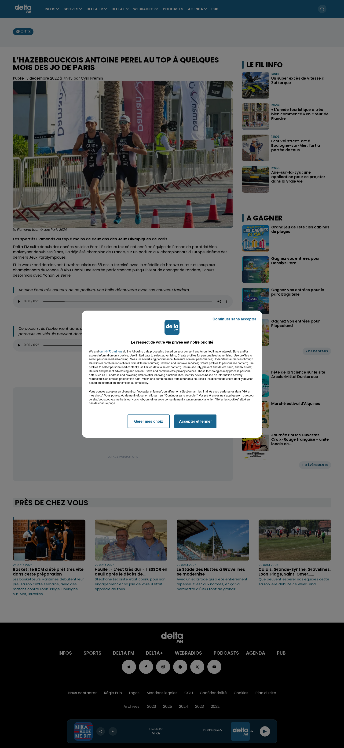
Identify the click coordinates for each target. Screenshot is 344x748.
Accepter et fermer (195, 421)
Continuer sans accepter (234, 319)
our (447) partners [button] (110, 351)
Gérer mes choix (148, 421)
